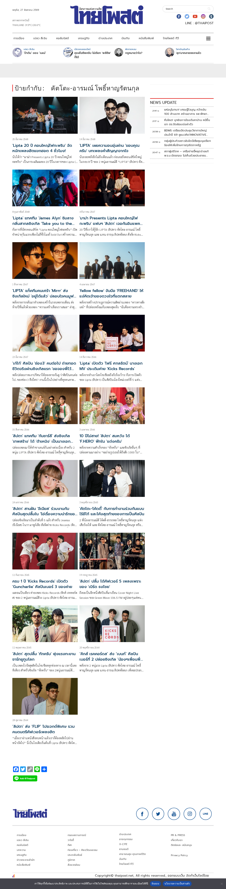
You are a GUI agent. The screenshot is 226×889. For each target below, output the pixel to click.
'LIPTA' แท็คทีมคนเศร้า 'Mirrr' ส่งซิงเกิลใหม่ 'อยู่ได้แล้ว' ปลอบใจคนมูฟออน (43, 296)
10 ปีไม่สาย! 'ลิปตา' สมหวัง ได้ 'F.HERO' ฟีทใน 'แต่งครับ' (104, 438)
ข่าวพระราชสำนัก (26, 860)
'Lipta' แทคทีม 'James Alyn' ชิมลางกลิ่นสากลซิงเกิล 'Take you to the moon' (43, 223)
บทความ (21, 850)
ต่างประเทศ (105, 38)
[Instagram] (203, 16)
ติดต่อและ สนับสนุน (181, 845)
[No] (221, 883)
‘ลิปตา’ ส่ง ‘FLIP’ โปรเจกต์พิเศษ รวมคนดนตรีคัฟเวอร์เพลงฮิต (43, 729)
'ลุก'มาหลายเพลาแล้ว (188, 53)
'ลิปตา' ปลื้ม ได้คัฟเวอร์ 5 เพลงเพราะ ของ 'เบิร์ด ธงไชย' (110, 584)
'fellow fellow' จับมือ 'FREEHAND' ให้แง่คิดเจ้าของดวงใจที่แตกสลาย (111, 293)
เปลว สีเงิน (40, 38)
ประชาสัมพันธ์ (75, 855)
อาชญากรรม (126, 839)
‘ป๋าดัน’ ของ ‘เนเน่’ (35, 53)
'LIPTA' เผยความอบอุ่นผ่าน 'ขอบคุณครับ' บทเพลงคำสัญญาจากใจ (109, 148)
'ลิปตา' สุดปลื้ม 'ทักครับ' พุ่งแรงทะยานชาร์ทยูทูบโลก (44, 656)
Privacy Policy (179, 855)
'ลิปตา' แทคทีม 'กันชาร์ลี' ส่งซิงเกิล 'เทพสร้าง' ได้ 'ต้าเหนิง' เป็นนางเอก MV (41, 441)
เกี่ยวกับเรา (177, 840)
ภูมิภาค (71, 860)
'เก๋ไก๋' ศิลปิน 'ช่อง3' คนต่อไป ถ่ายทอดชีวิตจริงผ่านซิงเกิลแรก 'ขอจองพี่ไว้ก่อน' (44, 368)
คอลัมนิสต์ (62, 38)
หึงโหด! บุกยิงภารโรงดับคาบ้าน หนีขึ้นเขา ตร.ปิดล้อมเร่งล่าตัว (187, 122)
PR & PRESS (178, 835)
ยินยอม (155, 883)
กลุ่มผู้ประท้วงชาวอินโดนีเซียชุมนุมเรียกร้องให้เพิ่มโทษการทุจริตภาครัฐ (187, 143)
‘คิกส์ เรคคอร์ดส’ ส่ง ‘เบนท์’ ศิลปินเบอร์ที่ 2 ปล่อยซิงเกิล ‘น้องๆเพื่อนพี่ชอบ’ (109, 659)
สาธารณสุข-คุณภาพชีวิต (132, 854)
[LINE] (206, 814)
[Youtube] (195, 16)
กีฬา (70, 845)
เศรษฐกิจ (83, 38)
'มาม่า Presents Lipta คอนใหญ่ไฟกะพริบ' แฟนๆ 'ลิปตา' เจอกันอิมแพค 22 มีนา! (109, 223)
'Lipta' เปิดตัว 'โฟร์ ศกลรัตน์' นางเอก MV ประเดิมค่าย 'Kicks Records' (110, 366)
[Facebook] (179, 16)
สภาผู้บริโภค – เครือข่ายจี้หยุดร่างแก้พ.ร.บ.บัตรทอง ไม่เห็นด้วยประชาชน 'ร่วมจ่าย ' (186, 153)
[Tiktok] (211, 16)
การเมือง (18, 38)
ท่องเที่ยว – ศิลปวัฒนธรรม (83, 850)
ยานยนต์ (123, 849)
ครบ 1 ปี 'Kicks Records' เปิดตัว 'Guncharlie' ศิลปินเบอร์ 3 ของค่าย (42, 584)
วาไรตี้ (71, 840)
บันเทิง (125, 38)
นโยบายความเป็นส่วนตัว (177, 883)
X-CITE (123, 844)
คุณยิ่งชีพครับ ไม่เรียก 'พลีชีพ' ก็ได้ (92, 55)
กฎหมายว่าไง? (133, 53)
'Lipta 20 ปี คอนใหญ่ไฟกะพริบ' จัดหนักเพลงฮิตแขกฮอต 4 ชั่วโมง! (42, 148)
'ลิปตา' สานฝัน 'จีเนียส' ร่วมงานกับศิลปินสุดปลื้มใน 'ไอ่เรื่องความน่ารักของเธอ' (44, 514)
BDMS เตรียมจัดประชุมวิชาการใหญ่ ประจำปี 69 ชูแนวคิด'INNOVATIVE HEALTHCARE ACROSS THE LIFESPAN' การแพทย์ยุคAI (185, 132)
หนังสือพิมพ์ (146, 38)
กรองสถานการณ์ (77, 835)
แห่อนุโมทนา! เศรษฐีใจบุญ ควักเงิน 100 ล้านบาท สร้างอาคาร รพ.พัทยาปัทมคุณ (185, 112)
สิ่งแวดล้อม (74, 865)
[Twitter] (187, 16)
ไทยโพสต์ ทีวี (171, 38)
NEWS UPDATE (163, 102)
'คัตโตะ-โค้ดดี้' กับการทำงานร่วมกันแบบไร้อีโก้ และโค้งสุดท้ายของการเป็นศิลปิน (111, 511)
